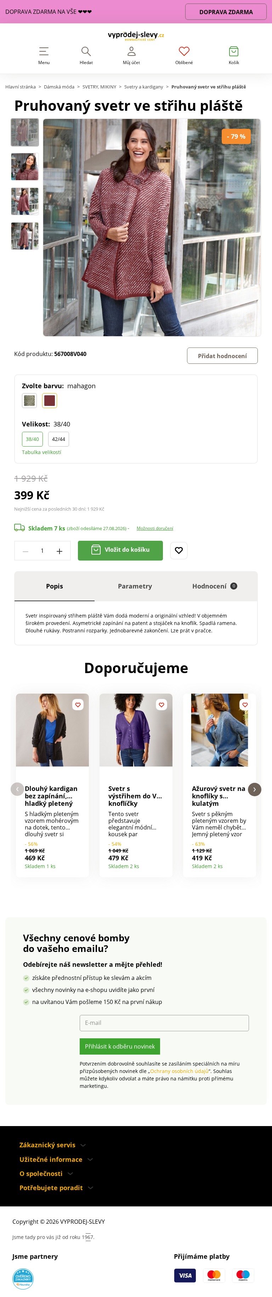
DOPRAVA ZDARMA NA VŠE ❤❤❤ (48, 11)
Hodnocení (213, 586)
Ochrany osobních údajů (179, 1071)
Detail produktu (81, 864)
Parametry (135, 586)
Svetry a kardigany (143, 87)
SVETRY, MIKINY (99, 87)
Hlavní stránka (20, 87)
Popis (54, 586)
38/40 (32, 439)
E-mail (93, 1023)
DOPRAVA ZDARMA (226, 12)
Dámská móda (59, 87)
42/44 (58, 439)
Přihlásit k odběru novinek (120, 1046)
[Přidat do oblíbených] (179, 550)
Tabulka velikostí (41, 452)
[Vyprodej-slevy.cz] (136, 37)
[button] (17, 789)
